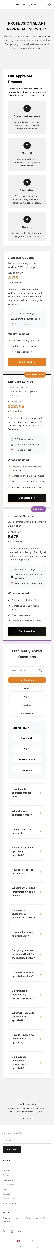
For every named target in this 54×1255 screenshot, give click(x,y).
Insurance (27, 770)
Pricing (27, 697)
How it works (27, 738)
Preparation (27, 713)
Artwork (7, 1170)
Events (6, 1175)
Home (5, 1165)
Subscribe (11, 1149)
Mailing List (8, 1184)
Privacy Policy (9, 1198)
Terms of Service (10, 1203)
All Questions (27, 680)
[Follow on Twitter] (4, 1231)
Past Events (8, 1180)
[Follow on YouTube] (19, 1231)
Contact (6, 1194)
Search (6, 1189)
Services (27, 705)
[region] (27, 1104)
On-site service (27, 759)
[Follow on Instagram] (11, 1231)
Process (27, 688)
